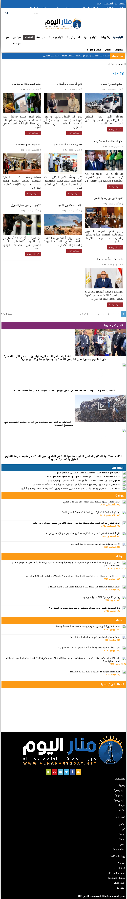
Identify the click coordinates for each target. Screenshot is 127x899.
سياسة (40, 37)
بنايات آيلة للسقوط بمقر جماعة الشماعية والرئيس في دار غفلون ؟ (89, 648)
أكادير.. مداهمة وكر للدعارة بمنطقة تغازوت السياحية (95, 544)
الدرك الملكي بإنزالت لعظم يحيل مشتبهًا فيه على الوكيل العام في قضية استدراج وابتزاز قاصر (76, 523)
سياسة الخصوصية (66, 8)
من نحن (121, 8)
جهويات (105, 37)
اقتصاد (28, 37)
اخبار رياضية (56, 37)
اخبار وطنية (90, 37)
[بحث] (6, 13)
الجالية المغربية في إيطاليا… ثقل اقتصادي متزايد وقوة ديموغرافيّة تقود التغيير (82, 477)
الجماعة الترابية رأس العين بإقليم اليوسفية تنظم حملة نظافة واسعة (88, 626)
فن (8, 37)
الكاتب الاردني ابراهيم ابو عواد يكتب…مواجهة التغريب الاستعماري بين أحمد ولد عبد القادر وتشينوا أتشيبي (70, 488)
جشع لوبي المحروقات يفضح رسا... (107, 141)
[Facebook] (72, 772)
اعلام (108, 49)
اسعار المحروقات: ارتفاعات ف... (26, 84)
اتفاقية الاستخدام (88, 8)
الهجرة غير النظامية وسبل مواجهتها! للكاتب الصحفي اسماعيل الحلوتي (87, 473)
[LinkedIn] (60, 772)
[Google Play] (48, 772)
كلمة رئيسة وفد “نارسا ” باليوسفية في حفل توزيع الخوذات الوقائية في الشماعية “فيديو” (64, 390)
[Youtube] (54, 772)
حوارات (119, 49)
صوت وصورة (94, 49)
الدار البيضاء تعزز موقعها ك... (27, 145)
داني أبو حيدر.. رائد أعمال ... (69, 84)
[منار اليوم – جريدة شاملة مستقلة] (63, 25)
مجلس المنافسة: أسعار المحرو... (67, 145)
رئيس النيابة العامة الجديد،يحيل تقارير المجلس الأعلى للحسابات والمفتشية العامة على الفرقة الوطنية (73, 576)
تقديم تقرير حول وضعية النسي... (107, 198)
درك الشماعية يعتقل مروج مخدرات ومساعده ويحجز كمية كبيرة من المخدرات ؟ (84, 608)
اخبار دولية (73, 37)
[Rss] (78, 772)
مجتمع (17, 37)
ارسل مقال (47, 8)
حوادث (17, 43)
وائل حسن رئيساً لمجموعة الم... (108, 259)
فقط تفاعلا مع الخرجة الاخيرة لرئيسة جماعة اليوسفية (95, 672)
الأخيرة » (84, 314)
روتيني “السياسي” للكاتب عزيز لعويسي (101, 597)
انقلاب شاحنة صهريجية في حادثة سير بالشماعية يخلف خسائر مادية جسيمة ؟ (84, 587)
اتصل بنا (34, 8)
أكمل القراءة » (115, 129)
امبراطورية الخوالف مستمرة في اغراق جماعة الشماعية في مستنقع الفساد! (38, 423)
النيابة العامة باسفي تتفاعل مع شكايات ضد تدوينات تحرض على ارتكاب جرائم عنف (82, 533)
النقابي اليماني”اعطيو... (112, 84)
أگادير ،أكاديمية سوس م (98, 56)
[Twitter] (66, 772)
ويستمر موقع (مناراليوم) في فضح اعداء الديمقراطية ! (95, 637)
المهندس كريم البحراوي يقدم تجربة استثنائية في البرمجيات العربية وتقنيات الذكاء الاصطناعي (76, 485)
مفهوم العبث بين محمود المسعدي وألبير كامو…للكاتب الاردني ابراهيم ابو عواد (83, 481)
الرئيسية (117, 37)
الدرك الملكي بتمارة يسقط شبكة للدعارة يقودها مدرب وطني (91, 502)
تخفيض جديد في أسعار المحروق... (25, 205)
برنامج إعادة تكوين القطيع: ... (68, 205)
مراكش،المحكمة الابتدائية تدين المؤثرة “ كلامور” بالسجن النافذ (91, 512)
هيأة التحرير (107, 8)
